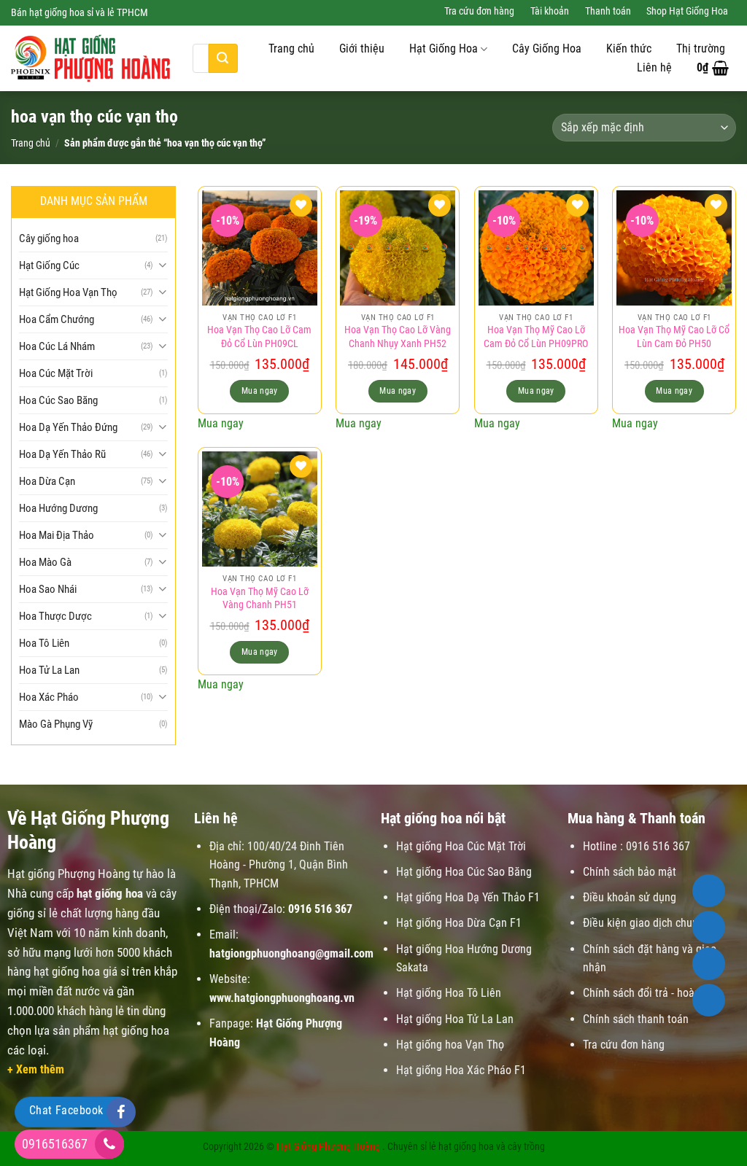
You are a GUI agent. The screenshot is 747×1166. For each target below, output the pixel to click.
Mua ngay (259, 391)
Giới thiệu (361, 49)
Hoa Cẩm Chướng (56, 319)
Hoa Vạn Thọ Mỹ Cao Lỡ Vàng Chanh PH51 (260, 599)
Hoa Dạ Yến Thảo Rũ (62, 454)
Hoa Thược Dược (55, 616)
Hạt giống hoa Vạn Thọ (450, 1045)
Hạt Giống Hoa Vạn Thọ (68, 292)
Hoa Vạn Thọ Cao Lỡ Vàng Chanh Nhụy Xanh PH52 (397, 337)
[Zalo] (708, 927)
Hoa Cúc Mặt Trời (56, 373)
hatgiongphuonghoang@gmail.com (291, 953)
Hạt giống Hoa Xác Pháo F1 (461, 1070)
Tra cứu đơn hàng (479, 11)
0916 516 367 (320, 909)
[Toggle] (162, 265)
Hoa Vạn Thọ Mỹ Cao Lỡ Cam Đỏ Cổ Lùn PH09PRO (536, 337)
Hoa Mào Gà (45, 562)
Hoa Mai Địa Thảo (56, 535)
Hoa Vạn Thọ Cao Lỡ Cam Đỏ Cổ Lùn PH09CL (259, 337)
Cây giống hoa (49, 238)
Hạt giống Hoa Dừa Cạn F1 (459, 923)
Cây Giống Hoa (546, 49)
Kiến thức (628, 49)
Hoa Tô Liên (44, 643)
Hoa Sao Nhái (48, 589)
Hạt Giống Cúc (49, 265)
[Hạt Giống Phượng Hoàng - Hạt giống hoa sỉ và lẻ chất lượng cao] (91, 58)
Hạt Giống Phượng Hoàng (328, 1146)
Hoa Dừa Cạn (47, 481)
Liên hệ (654, 68)
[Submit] (223, 58)
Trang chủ (291, 49)
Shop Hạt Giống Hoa (687, 11)
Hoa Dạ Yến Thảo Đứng (68, 427)
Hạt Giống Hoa (443, 49)
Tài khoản (549, 11)
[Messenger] (708, 1000)
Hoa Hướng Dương (58, 508)
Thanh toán (608, 11)
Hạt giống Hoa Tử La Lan (455, 1019)
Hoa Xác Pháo (49, 697)
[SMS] (708, 963)
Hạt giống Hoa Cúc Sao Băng (464, 872)
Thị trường (700, 49)
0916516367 (55, 1143)
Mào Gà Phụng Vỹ (56, 724)
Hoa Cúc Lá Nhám (57, 346)
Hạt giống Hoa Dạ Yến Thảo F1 (468, 897)
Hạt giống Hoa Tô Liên (448, 993)
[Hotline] (708, 890)
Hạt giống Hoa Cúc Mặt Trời (461, 846)
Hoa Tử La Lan (49, 670)
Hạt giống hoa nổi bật (443, 818)
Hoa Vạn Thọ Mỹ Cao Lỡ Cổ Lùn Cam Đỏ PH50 (674, 337)
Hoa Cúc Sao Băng (58, 400)
